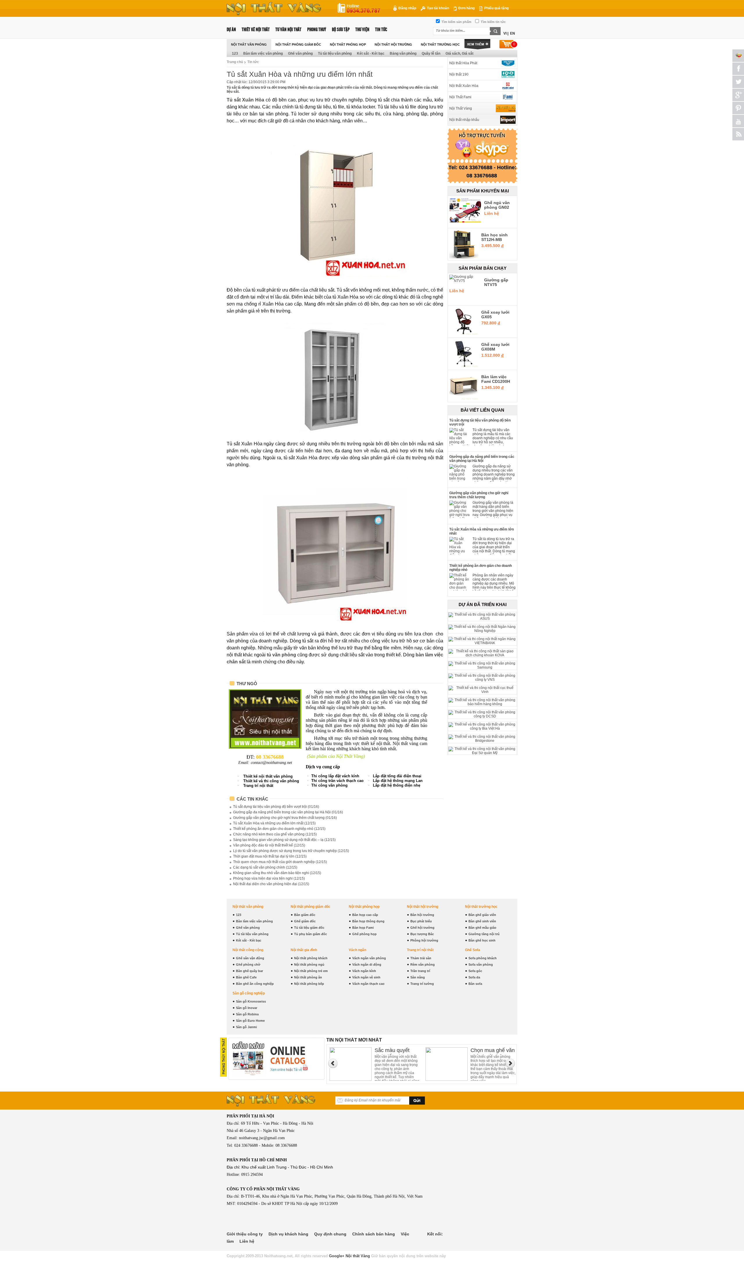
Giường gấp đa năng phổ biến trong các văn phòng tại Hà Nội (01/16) (288, 812)
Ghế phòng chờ (248, 964)
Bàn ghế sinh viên (482, 921)
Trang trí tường (422, 983)
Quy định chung (330, 1234)
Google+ (336, 1256)
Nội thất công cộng (248, 950)
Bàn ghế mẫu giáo (482, 927)
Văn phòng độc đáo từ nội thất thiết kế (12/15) (269, 845)
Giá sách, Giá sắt (459, 53)
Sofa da (474, 977)
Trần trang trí (420, 971)
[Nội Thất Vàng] (506, 108)
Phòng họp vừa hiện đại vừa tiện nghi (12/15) (269, 878)
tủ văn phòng (281, 654)
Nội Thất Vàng (460, 108)
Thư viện (362, 29)
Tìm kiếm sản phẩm (456, 22)
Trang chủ (235, 62)
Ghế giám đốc (305, 921)
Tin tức (381, 29)
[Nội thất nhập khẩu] (506, 120)
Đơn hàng (466, 8)
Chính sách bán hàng (373, 1234)
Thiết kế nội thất (256, 29)
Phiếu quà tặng (496, 8)
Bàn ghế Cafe (246, 977)
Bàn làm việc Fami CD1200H (495, 379)
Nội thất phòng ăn (308, 977)
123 (235, 53)
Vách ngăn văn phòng (369, 958)
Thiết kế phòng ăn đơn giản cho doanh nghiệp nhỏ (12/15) (279, 829)
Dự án (231, 29)
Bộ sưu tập (341, 29)
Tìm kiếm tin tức (493, 22)
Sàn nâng (417, 977)
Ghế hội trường (422, 927)
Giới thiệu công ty (245, 1234)
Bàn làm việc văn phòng (263, 53)
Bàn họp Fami (363, 927)
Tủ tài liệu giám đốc (309, 927)
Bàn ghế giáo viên (482, 915)
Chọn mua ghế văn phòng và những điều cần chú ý (397, 1051)
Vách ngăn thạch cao (368, 983)
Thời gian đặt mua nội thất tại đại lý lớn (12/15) (270, 856)
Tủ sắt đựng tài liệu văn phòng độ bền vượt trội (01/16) (276, 807)
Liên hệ (246, 1241)
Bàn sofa (475, 983)
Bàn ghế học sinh (482, 940)
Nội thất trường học (440, 44)
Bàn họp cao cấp (365, 915)
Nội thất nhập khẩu (464, 120)
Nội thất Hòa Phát (463, 63)
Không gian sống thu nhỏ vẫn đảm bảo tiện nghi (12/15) (277, 873)
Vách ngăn (357, 950)
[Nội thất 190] (506, 74)
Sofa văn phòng (480, 964)
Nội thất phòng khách (311, 958)
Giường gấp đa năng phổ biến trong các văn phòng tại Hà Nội (481, 459)
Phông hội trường (424, 940)
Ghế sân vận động (250, 958)
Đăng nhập (407, 8)
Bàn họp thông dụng (368, 921)
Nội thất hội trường (393, 44)
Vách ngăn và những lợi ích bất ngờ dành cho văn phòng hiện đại (492, 1051)
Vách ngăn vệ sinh (366, 977)
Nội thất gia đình (304, 950)
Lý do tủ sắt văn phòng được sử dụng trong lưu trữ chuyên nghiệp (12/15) (291, 851)
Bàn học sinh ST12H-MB (494, 237)
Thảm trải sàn (420, 958)
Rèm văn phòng (422, 964)
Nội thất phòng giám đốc (298, 44)
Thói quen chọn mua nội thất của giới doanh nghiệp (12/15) (280, 862)
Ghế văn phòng (300, 53)
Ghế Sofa (472, 950)
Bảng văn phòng (403, 53)
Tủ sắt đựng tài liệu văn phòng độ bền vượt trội (480, 422)
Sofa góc (475, 971)
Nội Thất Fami (460, 97)
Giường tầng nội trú (484, 934)
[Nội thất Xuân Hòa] (506, 86)
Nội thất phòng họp (348, 44)
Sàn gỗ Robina (247, 1014)
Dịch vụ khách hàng (288, 1234)
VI (505, 33)
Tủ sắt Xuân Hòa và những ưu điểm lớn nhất (481, 531)
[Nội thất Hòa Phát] (506, 63)
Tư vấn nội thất (288, 29)
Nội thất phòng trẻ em (311, 971)
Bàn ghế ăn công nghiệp (255, 983)
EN (512, 33)
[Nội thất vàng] (274, 14)
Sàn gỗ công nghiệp (249, 993)
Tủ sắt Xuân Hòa (245, 99)
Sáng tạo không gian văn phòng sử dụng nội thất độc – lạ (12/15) (284, 840)
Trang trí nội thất (420, 950)
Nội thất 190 (458, 74)
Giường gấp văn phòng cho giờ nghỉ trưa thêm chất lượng (478, 495)
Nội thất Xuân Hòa (463, 86)
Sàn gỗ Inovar (246, 1008)
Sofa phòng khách (482, 958)
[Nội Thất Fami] (506, 97)
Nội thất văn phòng (249, 44)
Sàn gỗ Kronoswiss (251, 1001)
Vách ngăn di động (366, 964)
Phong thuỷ (316, 29)
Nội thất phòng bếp (309, 983)
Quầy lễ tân (431, 53)
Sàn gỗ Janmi (246, 1027)
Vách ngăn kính (364, 971)
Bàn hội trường (422, 915)
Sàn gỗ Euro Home (250, 1020)
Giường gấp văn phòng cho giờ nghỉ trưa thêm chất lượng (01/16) (285, 818)
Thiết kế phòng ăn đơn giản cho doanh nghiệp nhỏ (480, 568)
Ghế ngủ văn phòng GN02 (497, 205)
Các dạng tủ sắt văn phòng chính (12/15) (265, 867)
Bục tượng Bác (422, 934)
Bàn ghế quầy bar (249, 971)
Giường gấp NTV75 (496, 282)
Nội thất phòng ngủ (309, 964)
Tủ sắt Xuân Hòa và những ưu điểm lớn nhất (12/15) (274, 823)
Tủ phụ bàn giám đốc (310, 934)
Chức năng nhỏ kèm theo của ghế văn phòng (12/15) (275, 834)
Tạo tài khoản (437, 8)
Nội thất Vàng (358, 1256)
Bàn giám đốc (304, 915)
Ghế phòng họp (364, 934)
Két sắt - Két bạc (370, 53)
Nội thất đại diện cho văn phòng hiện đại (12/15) (271, 884)
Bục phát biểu (421, 921)
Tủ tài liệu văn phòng (335, 53)
